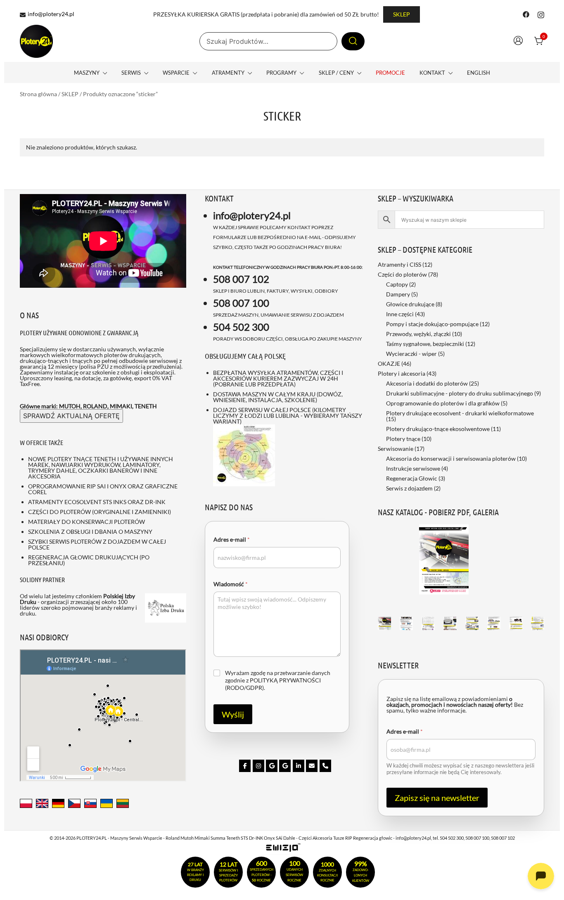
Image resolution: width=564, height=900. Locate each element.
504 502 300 (241, 327)
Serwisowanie (395, 448)
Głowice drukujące (410, 304)
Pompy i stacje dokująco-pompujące (432, 323)
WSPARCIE (176, 72)
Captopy (397, 284)
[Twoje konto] (518, 41)
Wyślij (233, 714)
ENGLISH (478, 72)
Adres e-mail (231, 539)
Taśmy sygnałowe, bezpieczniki (425, 343)
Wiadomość (230, 583)
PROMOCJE (390, 72)
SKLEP (401, 14)
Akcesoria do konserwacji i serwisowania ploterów (451, 458)
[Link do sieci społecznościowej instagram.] (541, 13)
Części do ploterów (402, 274)
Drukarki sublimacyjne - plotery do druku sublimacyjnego (459, 393)
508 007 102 (241, 279)
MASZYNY (87, 72)
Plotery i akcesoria (401, 373)
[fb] (245, 766)
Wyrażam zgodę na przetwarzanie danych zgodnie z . (277, 680)
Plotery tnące (403, 438)
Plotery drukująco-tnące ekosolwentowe (438, 428)
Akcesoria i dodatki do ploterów (427, 383)
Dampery (398, 294)
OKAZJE (389, 363)
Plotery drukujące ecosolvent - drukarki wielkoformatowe (460, 413)
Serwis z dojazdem (409, 488)
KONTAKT (432, 72)
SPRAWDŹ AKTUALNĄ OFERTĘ (71, 416)
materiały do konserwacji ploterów (86, 521)
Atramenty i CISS (399, 264)
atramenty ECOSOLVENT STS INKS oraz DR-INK (97, 501)
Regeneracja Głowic (411, 478)
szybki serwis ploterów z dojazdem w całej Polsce (97, 544)
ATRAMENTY (228, 72)
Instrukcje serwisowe (413, 468)
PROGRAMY (281, 72)
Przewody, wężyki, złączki (418, 333)
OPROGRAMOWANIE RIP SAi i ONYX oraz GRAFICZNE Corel (103, 489)
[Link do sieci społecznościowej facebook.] (526, 13)
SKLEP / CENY (336, 72)
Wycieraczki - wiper (411, 353)
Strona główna (38, 93)
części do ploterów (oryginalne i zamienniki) (99, 511)
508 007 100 (241, 303)
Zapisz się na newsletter (437, 798)
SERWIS (131, 72)
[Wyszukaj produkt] (353, 41)
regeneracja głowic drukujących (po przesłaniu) (88, 560)
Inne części (400, 313)
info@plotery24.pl (51, 14)
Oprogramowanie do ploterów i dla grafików (443, 403)
